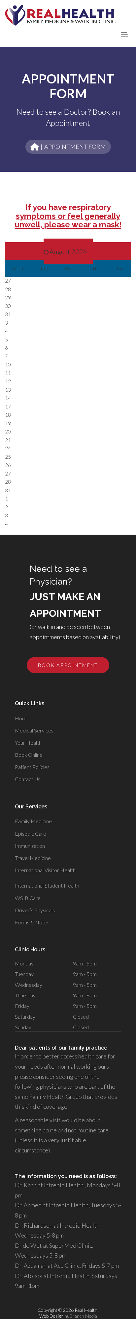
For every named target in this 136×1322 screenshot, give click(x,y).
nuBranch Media (80, 1316)
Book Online (29, 755)
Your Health (28, 742)
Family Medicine (33, 821)
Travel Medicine (33, 858)
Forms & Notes (32, 922)
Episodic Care (30, 833)
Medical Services (34, 730)
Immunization (30, 846)
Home (22, 718)
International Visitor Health (45, 870)
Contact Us (27, 779)
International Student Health (47, 885)
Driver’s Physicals (35, 910)
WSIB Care (28, 898)
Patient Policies (32, 767)
